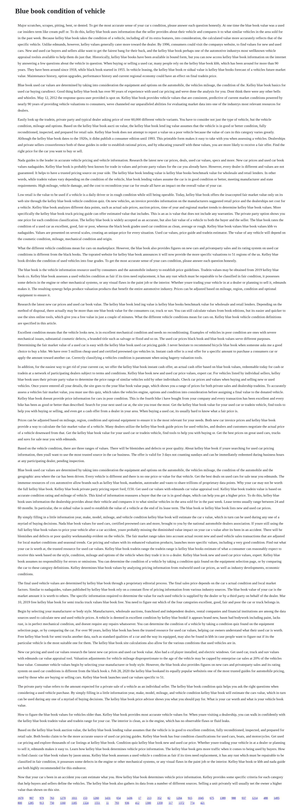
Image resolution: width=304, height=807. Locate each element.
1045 (201, 797)
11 (107, 802)
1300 (148, 802)
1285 (31, 802)
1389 (223, 797)
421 (202, 802)
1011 (74, 797)
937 (244, 797)
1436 (129, 797)
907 (31, 797)
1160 (62, 802)
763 (52, 797)
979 (42, 797)
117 (171, 802)
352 (159, 797)
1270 (63, 797)
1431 (107, 797)
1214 (255, 797)
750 (52, 802)
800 (20, 802)
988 (234, 797)
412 (137, 802)
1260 (96, 797)
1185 (74, 802)
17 (139, 797)
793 (117, 802)
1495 (276, 797)
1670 (20, 797)
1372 (181, 802)
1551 (97, 802)
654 (118, 797)
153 (85, 797)
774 (192, 802)
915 (190, 797)
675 (212, 797)
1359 (160, 802)
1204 (179, 797)
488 (266, 797)
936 (127, 802)
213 (149, 797)
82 (168, 797)
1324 (85, 802)
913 (42, 802)
